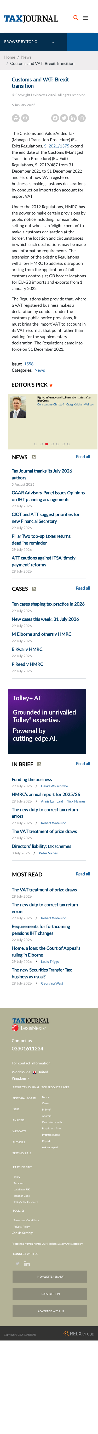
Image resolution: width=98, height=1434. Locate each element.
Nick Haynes (76, 801)
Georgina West (52, 983)
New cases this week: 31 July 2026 (45, 619)
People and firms (52, 1128)
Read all (83, 588)
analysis (18, 1120)
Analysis (46, 1116)
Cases (45, 1103)
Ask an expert (50, 1147)
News (26, 57)
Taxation (19, 1183)
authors (19, 1142)
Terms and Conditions (26, 1220)
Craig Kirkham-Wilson (80, 404)
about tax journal (26, 1087)
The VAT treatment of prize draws (44, 831)
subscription (51, 1294)
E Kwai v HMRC (27, 649)
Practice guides (51, 1135)
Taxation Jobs (22, 1196)
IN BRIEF (22, 764)
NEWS (19, 457)
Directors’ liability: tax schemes (41, 846)
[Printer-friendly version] (16, 118)
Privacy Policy (22, 1227)
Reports (46, 1141)
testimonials (22, 1153)
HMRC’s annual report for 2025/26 (46, 794)
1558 (28, 364)
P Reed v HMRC (27, 664)
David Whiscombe (54, 786)
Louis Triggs (50, 962)
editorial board (24, 1098)
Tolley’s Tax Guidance (26, 1202)
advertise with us (51, 1311)
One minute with (52, 1122)
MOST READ (27, 874)
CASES (20, 589)
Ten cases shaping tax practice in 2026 (48, 604)
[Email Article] (25, 118)
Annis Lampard (52, 801)
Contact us (22, 1041)
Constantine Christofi (50, 404)
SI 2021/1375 (56, 146)
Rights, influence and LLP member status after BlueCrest (64, 399)
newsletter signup (50, 1277)
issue (16, 1109)
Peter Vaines (48, 853)
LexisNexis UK (22, 1189)
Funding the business (32, 779)
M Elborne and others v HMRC (41, 634)
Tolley (17, 1177)
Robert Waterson (53, 823)
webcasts (19, 1131)
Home (9, 57)
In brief (46, 1109)
